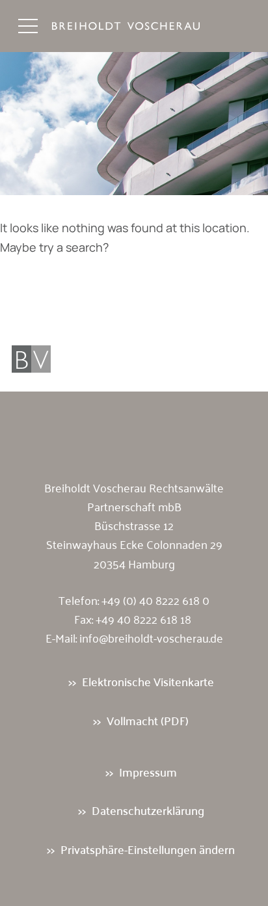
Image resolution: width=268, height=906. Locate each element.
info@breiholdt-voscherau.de (151, 637)
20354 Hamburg (134, 563)
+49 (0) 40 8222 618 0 (155, 599)
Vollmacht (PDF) (148, 720)
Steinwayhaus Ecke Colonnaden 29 (134, 543)
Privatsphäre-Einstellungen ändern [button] (147, 849)
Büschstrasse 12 (134, 524)
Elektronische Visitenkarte (148, 681)
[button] (28, 26)
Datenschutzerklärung (148, 810)
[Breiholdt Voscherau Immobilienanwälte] (139, 26)
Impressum (148, 771)
